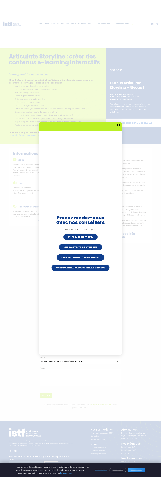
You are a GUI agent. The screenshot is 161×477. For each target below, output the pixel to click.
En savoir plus (66, 473)
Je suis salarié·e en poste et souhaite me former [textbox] (62, 361)
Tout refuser (118, 470)
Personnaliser (101, 470)
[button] (118, 125)
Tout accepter (136, 470)
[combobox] (80, 361)
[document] (80, 238)
